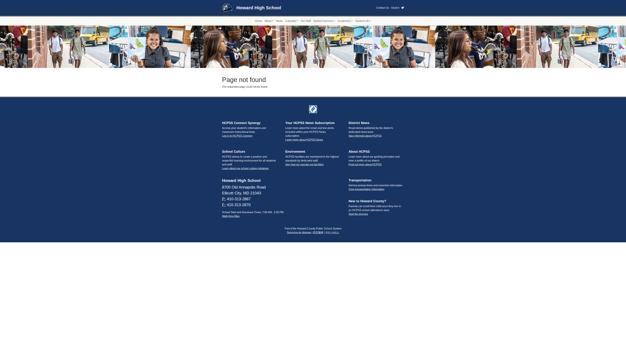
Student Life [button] (362, 21)
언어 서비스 (332, 232)
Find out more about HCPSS (365, 164)
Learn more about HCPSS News (304, 139)
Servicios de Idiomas (299, 232)
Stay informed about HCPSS (365, 135)
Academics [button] (344, 21)
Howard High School (258, 7)
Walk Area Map (230, 216)
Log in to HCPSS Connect (237, 135)
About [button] (268, 21)
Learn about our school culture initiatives (245, 168)
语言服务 (318, 232)
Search (395, 7)
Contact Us (382, 7)
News (279, 21)
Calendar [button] (290, 21)
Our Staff (306, 21)
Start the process (358, 214)
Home (258, 21)
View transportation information (366, 189)
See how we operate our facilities (304, 164)
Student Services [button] (323, 21)
